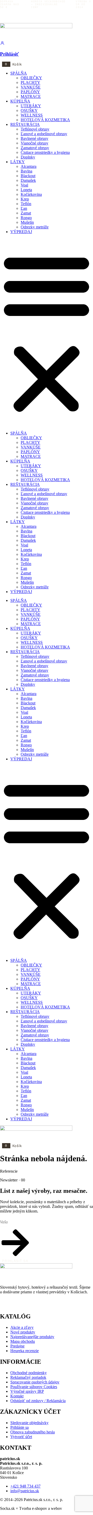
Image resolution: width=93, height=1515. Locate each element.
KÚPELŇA (20, 101)
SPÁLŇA (18, 73)
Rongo (26, 217)
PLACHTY (30, 82)
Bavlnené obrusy (34, 138)
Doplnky (28, 157)
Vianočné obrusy (34, 143)
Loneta (26, 189)
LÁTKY (17, 162)
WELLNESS (32, 115)
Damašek (28, 180)
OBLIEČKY (31, 78)
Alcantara (28, 166)
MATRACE (31, 96)
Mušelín (27, 222)
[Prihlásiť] (2, 44)
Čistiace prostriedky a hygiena (45, 152)
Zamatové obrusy (35, 148)
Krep (25, 199)
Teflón (26, 203)
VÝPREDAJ (21, 231)
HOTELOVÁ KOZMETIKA (45, 120)
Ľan (24, 208)
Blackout (28, 176)
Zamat (26, 213)
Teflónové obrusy (35, 129)
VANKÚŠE (31, 87)
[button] (46, 332)
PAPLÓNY (30, 92)
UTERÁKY (31, 106)
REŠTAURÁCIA (25, 124)
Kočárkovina (31, 194)
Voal (24, 185)
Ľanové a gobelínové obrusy (44, 134)
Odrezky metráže (35, 227)
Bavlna (26, 171)
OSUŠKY (29, 110)
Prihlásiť (9, 54)
